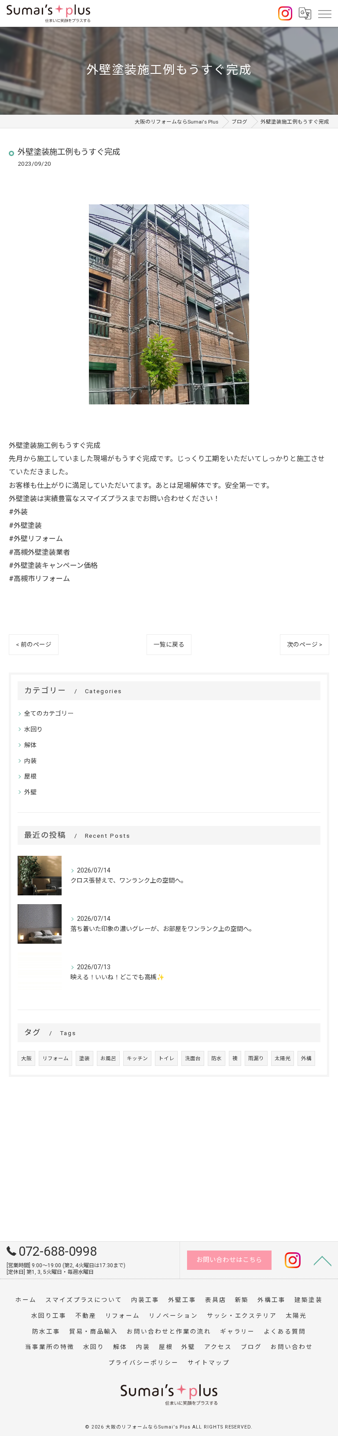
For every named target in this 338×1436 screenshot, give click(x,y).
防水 (216, 1058)
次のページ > (304, 644)
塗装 (84, 1058)
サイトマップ (208, 1362)
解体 (30, 745)
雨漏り (256, 1058)
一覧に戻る (169, 644)
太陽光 (282, 1058)
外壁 (30, 792)
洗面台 (193, 1058)
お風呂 (108, 1058)
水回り (33, 729)
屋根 (30, 776)
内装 (30, 760)
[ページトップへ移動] (322, 1260)
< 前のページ (33, 644)
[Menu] (324, 13)
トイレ (166, 1058)
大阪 (26, 1058)
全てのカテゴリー (48, 713)
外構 (306, 1058)
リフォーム (55, 1058)
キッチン (137, 1058)
